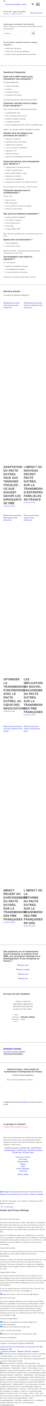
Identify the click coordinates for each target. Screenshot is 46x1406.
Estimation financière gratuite (13, 1054)
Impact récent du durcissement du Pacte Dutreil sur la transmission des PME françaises (15, 904)
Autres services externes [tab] (8, 1298)
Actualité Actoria (9, 506)
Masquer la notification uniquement (28, 1351)
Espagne (23, 1164)
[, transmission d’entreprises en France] (19, 4)
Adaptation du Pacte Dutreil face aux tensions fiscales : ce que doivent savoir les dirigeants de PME (12, 485)
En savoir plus (8, 1207)
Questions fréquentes (14, 72)
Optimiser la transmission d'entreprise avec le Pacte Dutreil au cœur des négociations (14, 693)
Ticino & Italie (23, 1159)
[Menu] (37, 4)
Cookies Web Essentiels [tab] (7, 1248)
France (23, 1166)
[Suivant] (25, 1029)
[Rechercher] (32, 4)
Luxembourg (23, 1171)
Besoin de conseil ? (36, 13)
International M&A (22, 1162)
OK (2, 1207)
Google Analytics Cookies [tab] (8, 1272)
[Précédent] (20, 1029)
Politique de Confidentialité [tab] (8, 1337)
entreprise (25, 1102)
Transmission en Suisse (22, 1157)
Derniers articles (11, 291)
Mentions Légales (23, 1174)
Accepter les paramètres (8, 1351)
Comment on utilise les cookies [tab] (9, 1219)
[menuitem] (32, 4)
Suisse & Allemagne (22, 1168)
